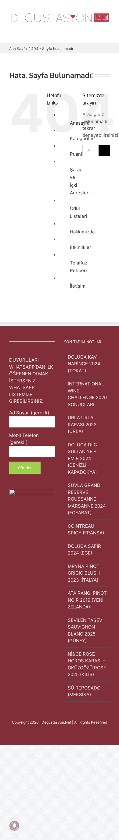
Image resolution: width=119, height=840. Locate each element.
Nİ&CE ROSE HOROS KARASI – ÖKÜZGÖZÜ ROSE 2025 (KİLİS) (87, 664)
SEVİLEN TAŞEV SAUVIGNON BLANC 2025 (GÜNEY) (85, 630)
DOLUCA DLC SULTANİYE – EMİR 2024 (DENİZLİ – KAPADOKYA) (82, 458)
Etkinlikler (80, 247)
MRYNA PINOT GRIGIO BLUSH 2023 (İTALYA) (84, 573)
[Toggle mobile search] (96, 33)
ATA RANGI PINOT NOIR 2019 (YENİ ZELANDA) (87, 600)
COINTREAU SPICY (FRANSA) (86, 529)
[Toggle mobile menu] (107, 33)
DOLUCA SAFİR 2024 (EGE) (84, 549)
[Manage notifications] (14, 826)
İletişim (77, 286)
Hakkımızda (82, 232)
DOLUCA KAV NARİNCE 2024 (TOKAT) (84, 364)
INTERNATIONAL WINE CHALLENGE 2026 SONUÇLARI (87, 394)
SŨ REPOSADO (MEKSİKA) (84, 691)
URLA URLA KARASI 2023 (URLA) (82, 424)
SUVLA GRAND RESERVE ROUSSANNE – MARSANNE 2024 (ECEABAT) (87, 499)
